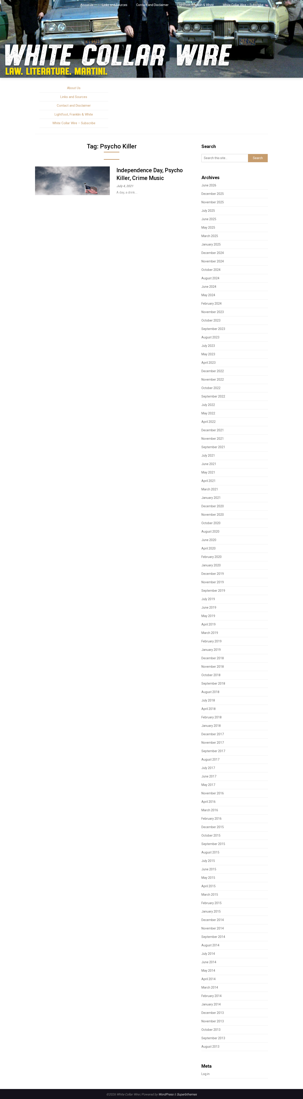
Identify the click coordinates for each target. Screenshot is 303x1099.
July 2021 (208, 455)
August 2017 (210, 759)
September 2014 (213, 937)
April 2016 (208, 801)
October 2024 (210, 270)
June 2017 (208, 776)
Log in (205, 1074)
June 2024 (208, 286)
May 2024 (208, 295)
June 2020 (208, 540)
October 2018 (210, 675)
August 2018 (210, 692)
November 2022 (212, 379)
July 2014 (208, 953)
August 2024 (210, 278)
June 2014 (208, 962)
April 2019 (208, 624)
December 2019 (212, 573)
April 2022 (208, 422)
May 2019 (208, 616)
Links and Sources (114, 5)
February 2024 (211, 303)
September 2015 (213, 844)
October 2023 (210, 320)
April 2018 (208, 709)
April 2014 (208, 979)
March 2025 (209, 236)
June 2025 (208, 219)
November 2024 (212, 261)
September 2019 (213, 590)
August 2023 (210, 337)
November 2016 (212, 793)
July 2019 (208, 599)
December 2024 (212, 253)
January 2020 (211, 565)
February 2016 (211, 818)
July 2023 (208, 346)
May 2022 (208, 413)
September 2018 (213, 683)
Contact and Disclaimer (152, 5)
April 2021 (208, 481)
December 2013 (212, 1013)
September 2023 (213, 329)
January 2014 (211, 1004)
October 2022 (210, 388)
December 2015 (212, 827)
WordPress (165, 1094)
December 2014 (212, 920)
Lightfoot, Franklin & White (195, 5)
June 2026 (208, 185)
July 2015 (208, 861)
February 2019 (211, 641)
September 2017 (213, 751)
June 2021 (208, 464)
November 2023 (212, 312)
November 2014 (212, 928)
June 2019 (208, 607)
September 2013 (213, 1038)
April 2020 (208, 548)
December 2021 (212, 430)
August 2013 (210, 1046)
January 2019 (211, 649)
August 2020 (210, 531)
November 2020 (212, 514)
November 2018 (212, 666)
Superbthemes (187, 1094)
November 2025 (212, 202)
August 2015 (210, 852)
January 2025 (211, 244)
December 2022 (212, 371)
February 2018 (211, 717)
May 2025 (208, 227)
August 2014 (210, 945)
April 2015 (208, 886)
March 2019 (209, 633)
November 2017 (212, 742)
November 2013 (212, 1021)
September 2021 (213, 447)
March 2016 (209, 810)
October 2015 (210, 835)
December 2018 (212, 658)
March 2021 (209, 489)
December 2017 (212, 734)
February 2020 (211, 557)
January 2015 (211, 911)
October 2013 (210, 1029)
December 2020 (212, 506)
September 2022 (213, 396)
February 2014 (211, 996)
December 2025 (212, 194)
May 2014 (208, 970)
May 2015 (208, 877)
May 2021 (208, 472)
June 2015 (208, 869)
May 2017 (208, 785)
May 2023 (208, 354)
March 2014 (209, 987)
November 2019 (212, 582)
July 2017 (208, 768)
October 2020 (210, 523)
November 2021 (212, 438)
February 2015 (211, 903)
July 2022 (208, 405)
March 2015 (209, 894)
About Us (86, 5)
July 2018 (208, 700)
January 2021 (211, 498)
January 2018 (211, 725)
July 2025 (208, 210)
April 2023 (208, 362)
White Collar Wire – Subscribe (243, 5)
